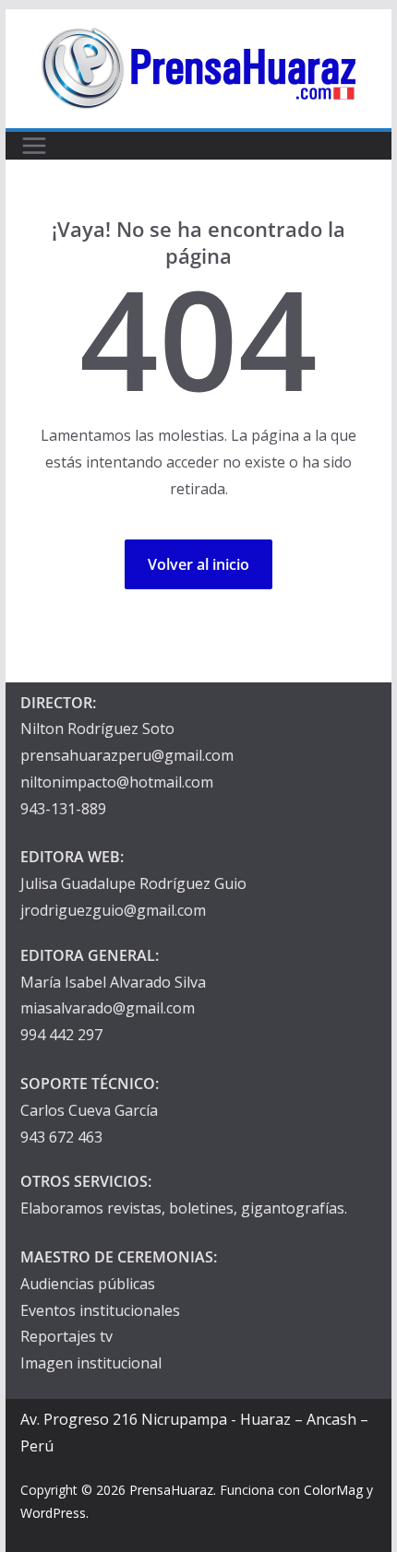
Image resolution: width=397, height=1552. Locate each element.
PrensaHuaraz (171, 1490)
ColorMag (333, 1490)
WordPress (53, 1513)
